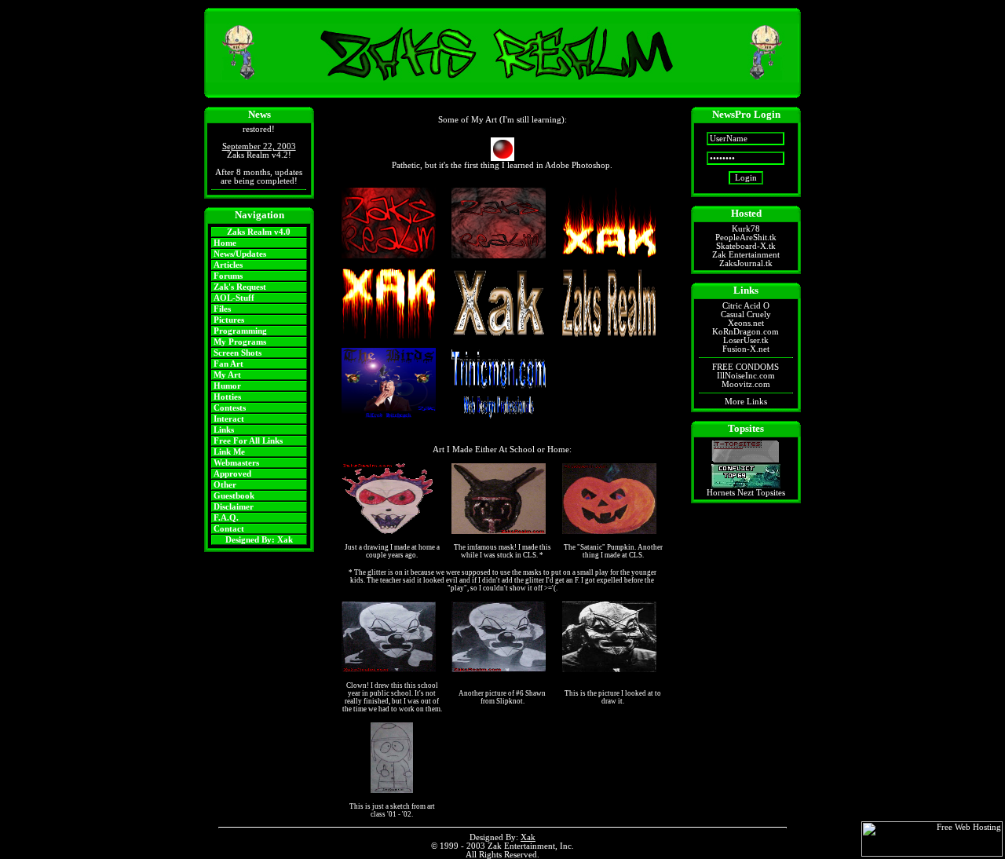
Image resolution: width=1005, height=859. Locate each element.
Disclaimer (234, 507)
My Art (227, 375)
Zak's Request (240, 287)
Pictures (229, 320)
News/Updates (240, 254)
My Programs (240, 342)
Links (224, 430)
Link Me (229, 452)
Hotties (227, 397)
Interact (229, 419)
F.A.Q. (226, 518)
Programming (240, 331)
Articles (228, 265)
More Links (746, 401)
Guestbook (234, 496)
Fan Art (228, 364)
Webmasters (236, 463)
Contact (229, 529)
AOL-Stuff (234, 298)
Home (225, 243)
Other (225, 485)
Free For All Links (248, 441)
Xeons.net (746, 323)
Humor (227, 386)
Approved (232, 474)
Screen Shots (237, 353)
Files (222, 309)
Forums (228, 276)
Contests (230, 408)
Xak (285, 540)
